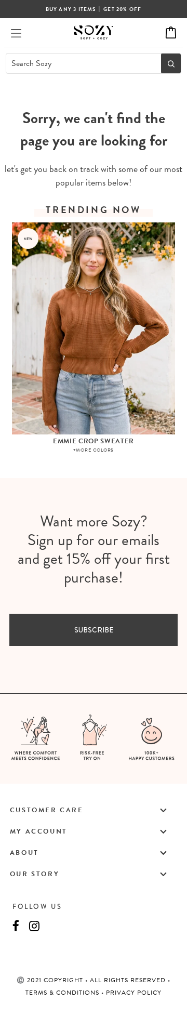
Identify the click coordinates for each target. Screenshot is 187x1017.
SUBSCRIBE (93, 630)
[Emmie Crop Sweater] (94, 328)
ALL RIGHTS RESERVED (129, 980)
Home (68, 100)
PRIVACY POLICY (134, 992)
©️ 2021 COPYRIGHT (51, 980)
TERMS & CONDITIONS (63, 992)
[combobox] (80, 63)
